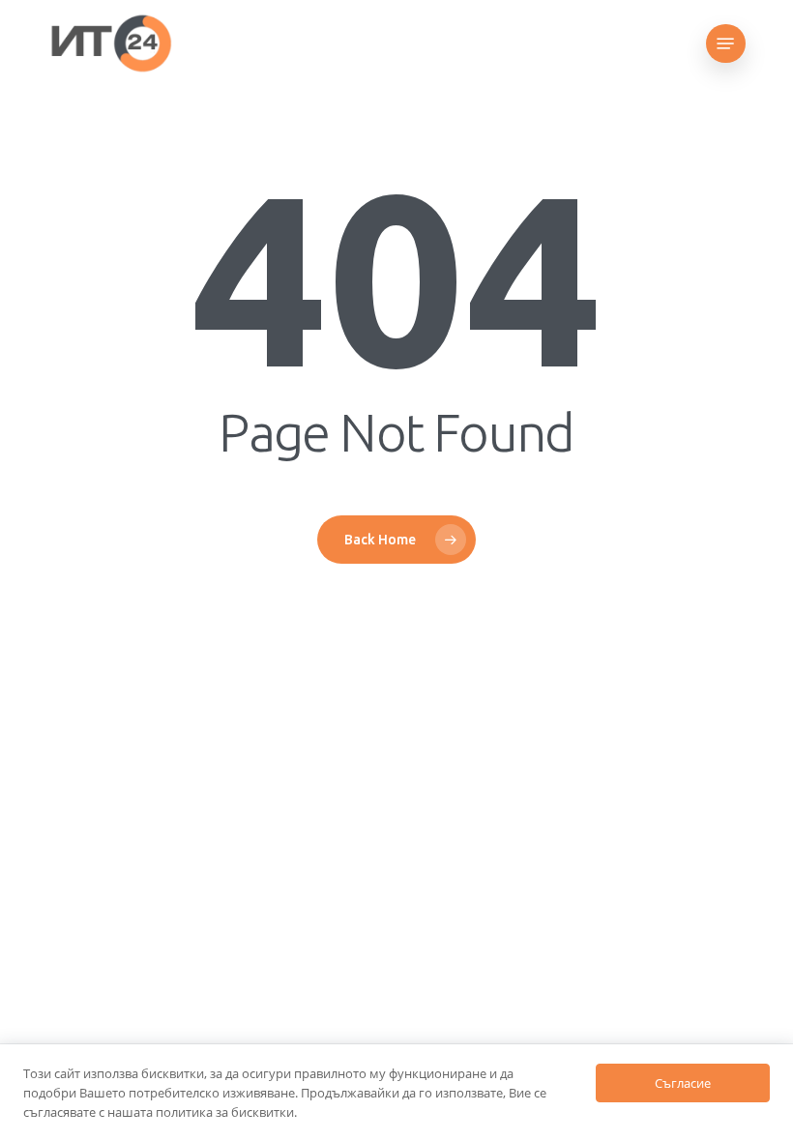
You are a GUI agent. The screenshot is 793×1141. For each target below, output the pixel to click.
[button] (725, 43)
